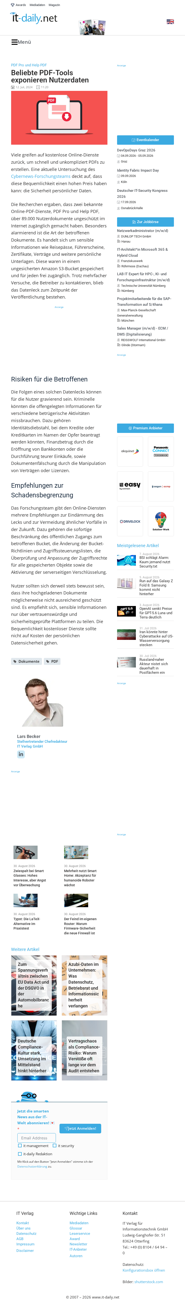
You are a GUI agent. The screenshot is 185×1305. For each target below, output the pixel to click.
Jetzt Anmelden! (82, 1128)
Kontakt (22, 1223)
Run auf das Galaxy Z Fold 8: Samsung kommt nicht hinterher (156, 587)
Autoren (76, 1256)
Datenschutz (26, 1233)
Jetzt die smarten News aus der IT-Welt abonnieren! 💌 (36, 1117)
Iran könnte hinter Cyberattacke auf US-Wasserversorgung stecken (156, 638)
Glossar (76, 1228)
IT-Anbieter (78, 1249)
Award (75, 1239)
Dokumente (29, 661)
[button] (21, 42)
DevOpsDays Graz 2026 (136, 150)
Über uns (23, 1228)
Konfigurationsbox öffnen (144, 1270)
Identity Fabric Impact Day (138, 170)
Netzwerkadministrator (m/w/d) (142, 231)
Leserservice (80, 1233)
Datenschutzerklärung (32, 1166)
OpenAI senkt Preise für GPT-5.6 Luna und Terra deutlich (155, 612)
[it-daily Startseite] (41, 18)
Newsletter (78, 1244)
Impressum (25, 1244)
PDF (54, 661)
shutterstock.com (148, 1281)
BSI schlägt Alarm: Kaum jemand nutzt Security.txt (154, 562)
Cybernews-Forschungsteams (41, 176)
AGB (19, 1239)
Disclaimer (25, 1251)
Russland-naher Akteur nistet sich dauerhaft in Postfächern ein (153, 666)
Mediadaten (79, 1223)
